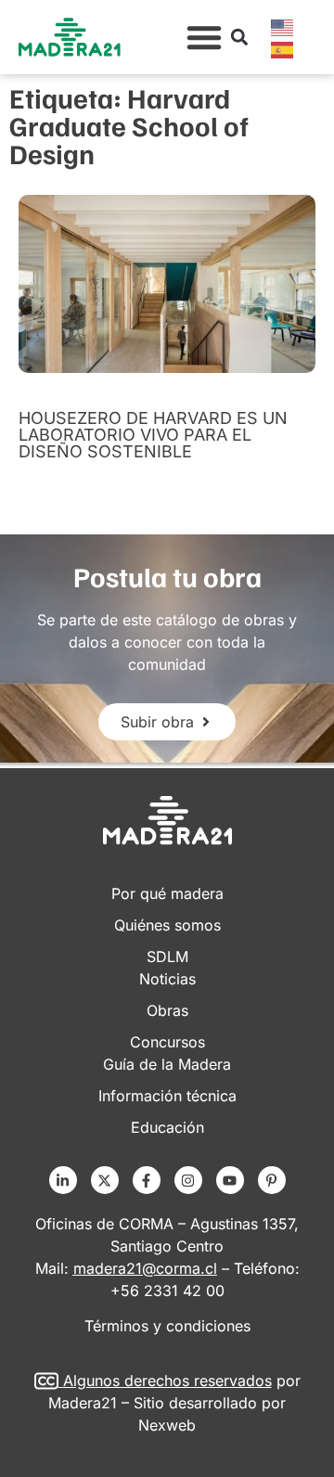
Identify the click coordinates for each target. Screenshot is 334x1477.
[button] (204, 37)
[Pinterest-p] (272, 1180)
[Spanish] (283, 48)
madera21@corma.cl (145, 1268)
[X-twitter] (105, 1180)
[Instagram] (188, 1180)
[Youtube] (230, 1180)
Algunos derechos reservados (167, 1380)
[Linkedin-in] (63, 1180)
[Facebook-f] (147, 1180)
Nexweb (167, 1425)
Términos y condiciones (167, 1325)
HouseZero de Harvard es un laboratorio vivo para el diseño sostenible (153, 434)
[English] (283, 26)
